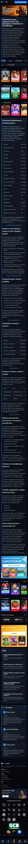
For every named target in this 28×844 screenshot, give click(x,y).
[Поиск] (2, 64)
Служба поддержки (4, 775)
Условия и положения (4, 777)
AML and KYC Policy (4, 785)
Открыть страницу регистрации (14, 275)
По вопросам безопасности (5, 771)
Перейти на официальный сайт (14, 225)
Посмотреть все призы (14, 565)
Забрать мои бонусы (14, 414)
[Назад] (24, 69)
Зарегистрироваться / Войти (20, 2)
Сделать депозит (14, 368)
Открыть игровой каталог (14, 320)
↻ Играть (14, 633)
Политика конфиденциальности (6, 779)
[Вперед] (26, 69)
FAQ (1, 783)
